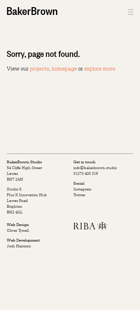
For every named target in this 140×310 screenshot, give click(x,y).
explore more (99, 68)
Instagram (82, 189)
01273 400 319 (85, 173)
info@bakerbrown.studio (95, 167)
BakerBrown (32, 10)
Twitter (79, 194)
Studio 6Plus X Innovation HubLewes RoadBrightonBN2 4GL (27, 200)
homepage (64, 68)
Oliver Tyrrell (18, 230)
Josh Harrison (19, 246)
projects (39, 68)
